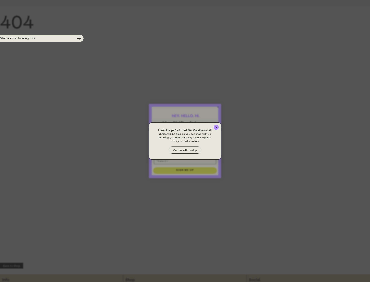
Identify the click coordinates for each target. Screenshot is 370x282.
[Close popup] (216, 127)
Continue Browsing (185, 150)
